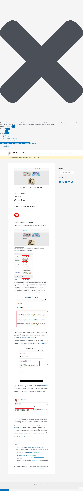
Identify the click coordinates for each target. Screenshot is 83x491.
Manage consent (4, 489)
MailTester (22, 337)
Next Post (46, 476)
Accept (2, 143)
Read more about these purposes (10, 140)
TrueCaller (41, 343)
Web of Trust (34, 460)
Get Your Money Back (40, 153)
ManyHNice (16, 427)
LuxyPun (42, 425)
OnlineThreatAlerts (44, 385)
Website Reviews (59, 153)
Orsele (38, 425)
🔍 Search (72, 153)
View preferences (15, 143)
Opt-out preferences (7, 145)
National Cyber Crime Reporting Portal (35, 447)
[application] (52, 153)
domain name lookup (19, 247)
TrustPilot (36, 385)
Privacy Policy (6, 146)
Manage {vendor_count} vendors (10, 138)
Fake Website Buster (18, 152)
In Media (66, 153)
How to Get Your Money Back (64, 164)
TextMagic (28, 337)
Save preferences (25, 143)
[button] (41, 62)
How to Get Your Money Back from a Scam (23, 436)
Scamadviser (41, 454)
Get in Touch (49, 153)
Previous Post (16, 476)
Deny (8, 143)
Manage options (6, 135)
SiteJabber (33, 455)
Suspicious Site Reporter (39, 457)
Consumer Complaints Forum (33, 452)
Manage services (6, 136)
